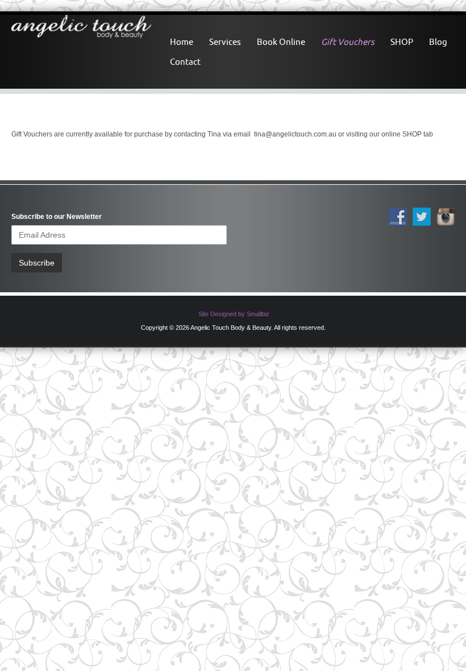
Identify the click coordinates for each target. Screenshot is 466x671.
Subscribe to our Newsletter (56, 217)
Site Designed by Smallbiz (233, 313)
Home (181, 42)
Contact (185, 62)
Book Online (281, 42)
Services (225, 42)
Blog (438, 42)
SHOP (401, 42)
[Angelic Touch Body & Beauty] (81, 27)
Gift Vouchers (348, 42)
